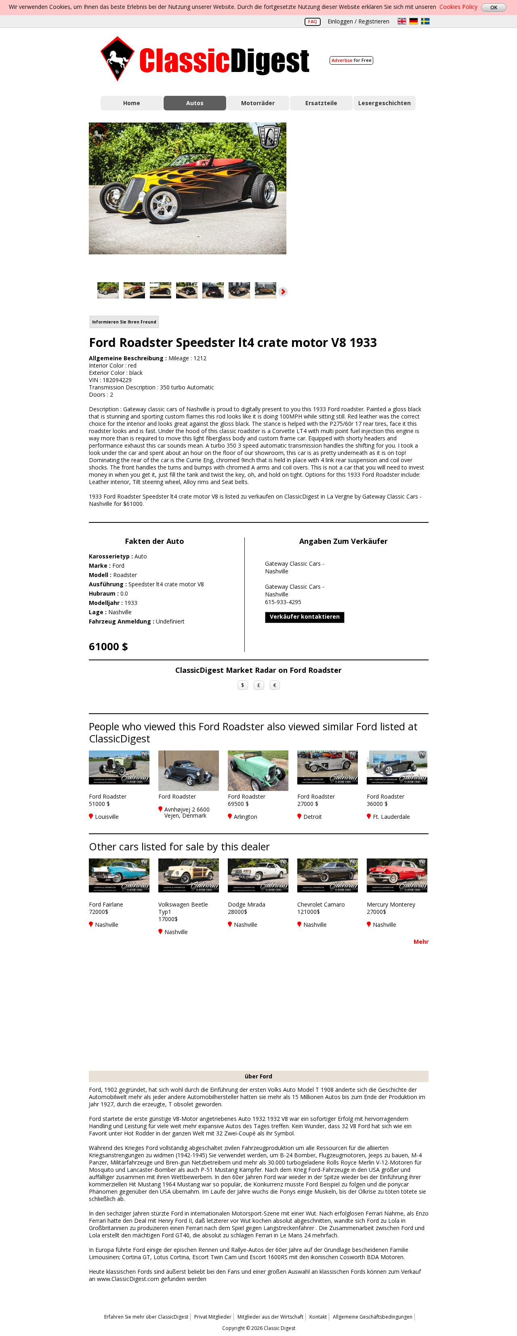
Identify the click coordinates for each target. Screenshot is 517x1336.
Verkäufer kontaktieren (305, 616)
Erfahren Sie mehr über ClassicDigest (146, 1316)
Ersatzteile (321, 103)
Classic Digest (205, 59)
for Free (352, 60)
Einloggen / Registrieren (358, 21)
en (401, 21)
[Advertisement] (365, 195)
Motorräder (258, 103)
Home (131, 103)
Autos (195, 103)
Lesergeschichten (384, 103)
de (413, 21)
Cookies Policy (458, 7)
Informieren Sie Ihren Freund (124, 322)
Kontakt (318, 1316)
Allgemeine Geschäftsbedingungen (372, 1316)
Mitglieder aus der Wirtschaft (270, 1316)
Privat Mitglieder (212, 1316)
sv (425, 21)
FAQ (312, 21)
